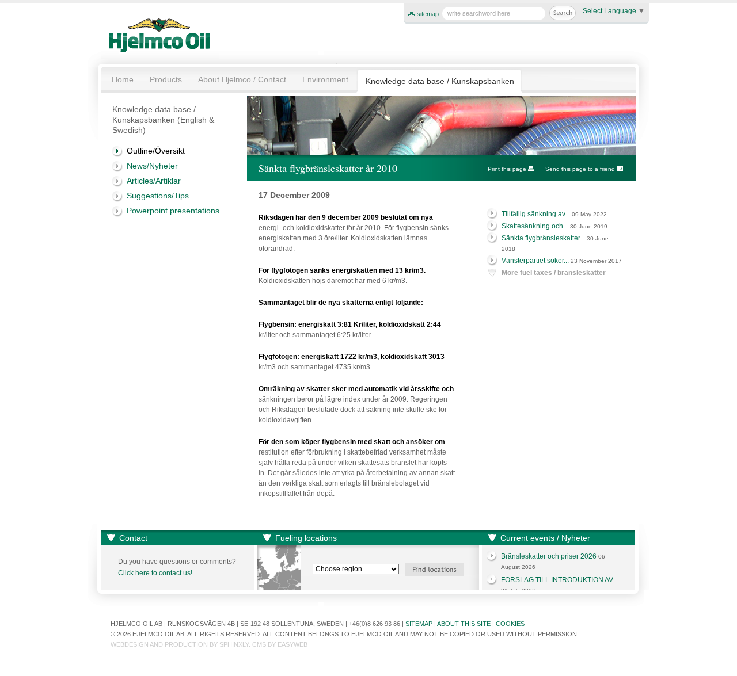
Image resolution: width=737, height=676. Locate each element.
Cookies (510, 623)
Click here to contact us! (155, 573)
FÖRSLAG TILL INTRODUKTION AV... (559, 580)
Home (123, 79)
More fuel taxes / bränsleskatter (554, 273)
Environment (325, 79)
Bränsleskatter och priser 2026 (549, 556)
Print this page (507, 169)
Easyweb (292, 644)
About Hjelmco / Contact (242, 79)
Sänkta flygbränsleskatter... (543, 238)
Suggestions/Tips (158, 195)
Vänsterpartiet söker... (535, 261)
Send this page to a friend (580, 169)
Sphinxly (234, 644)
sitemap (428, 13)
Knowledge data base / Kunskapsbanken (440, 81)
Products (166, 79)
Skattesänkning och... (535, 226)
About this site (464, 623)
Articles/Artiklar (154, 180)
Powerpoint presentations (173, 210)
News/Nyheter (152, 165)
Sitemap (418, 623)
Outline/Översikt (156, 150)
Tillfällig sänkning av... (536, 214)
